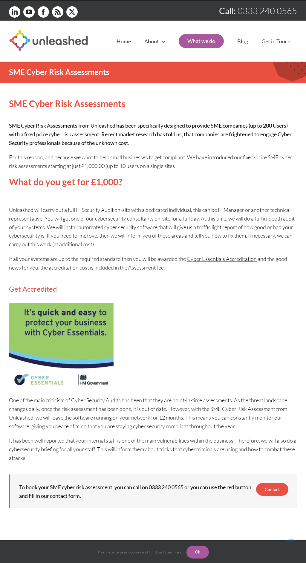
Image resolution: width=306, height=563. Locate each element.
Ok (197, 552)
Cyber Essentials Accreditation (222, 259)
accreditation (64, 267)
